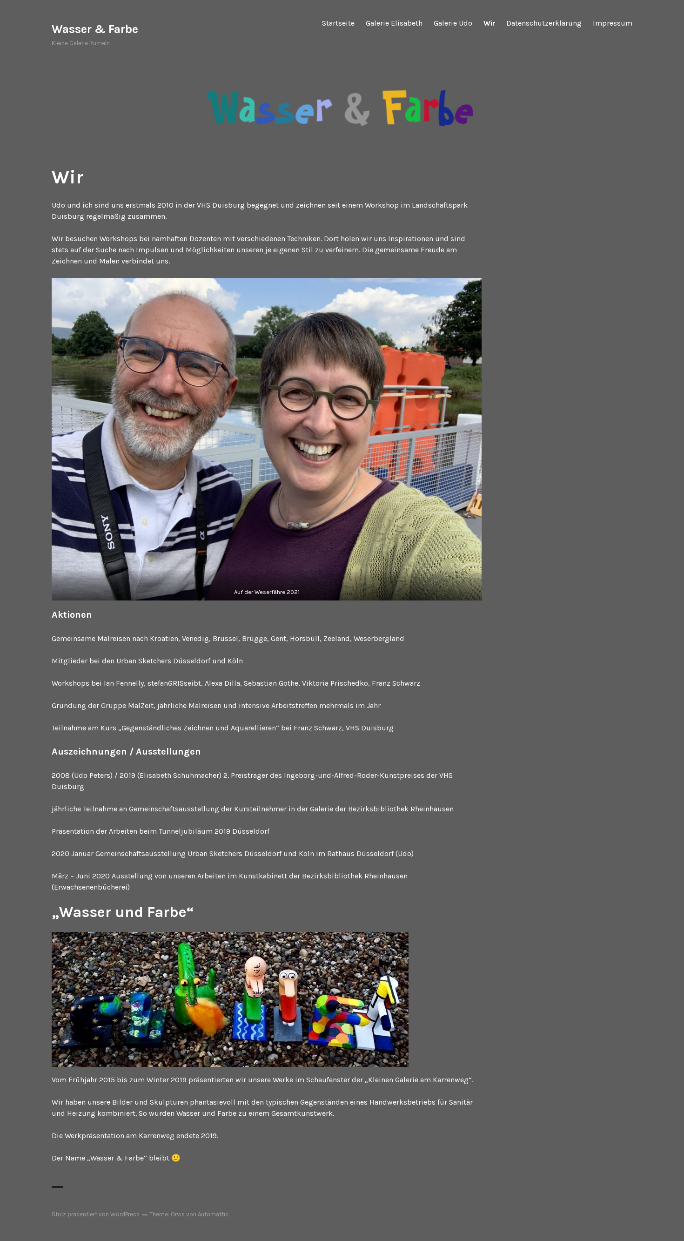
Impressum (612, 23)
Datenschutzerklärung (544, 23)
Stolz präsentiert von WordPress (96, 1214)
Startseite (338, 23)
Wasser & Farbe (95, 29)
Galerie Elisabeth (394, 23)
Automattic (213, 1214)
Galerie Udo (453, 23)
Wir (489, 23)
